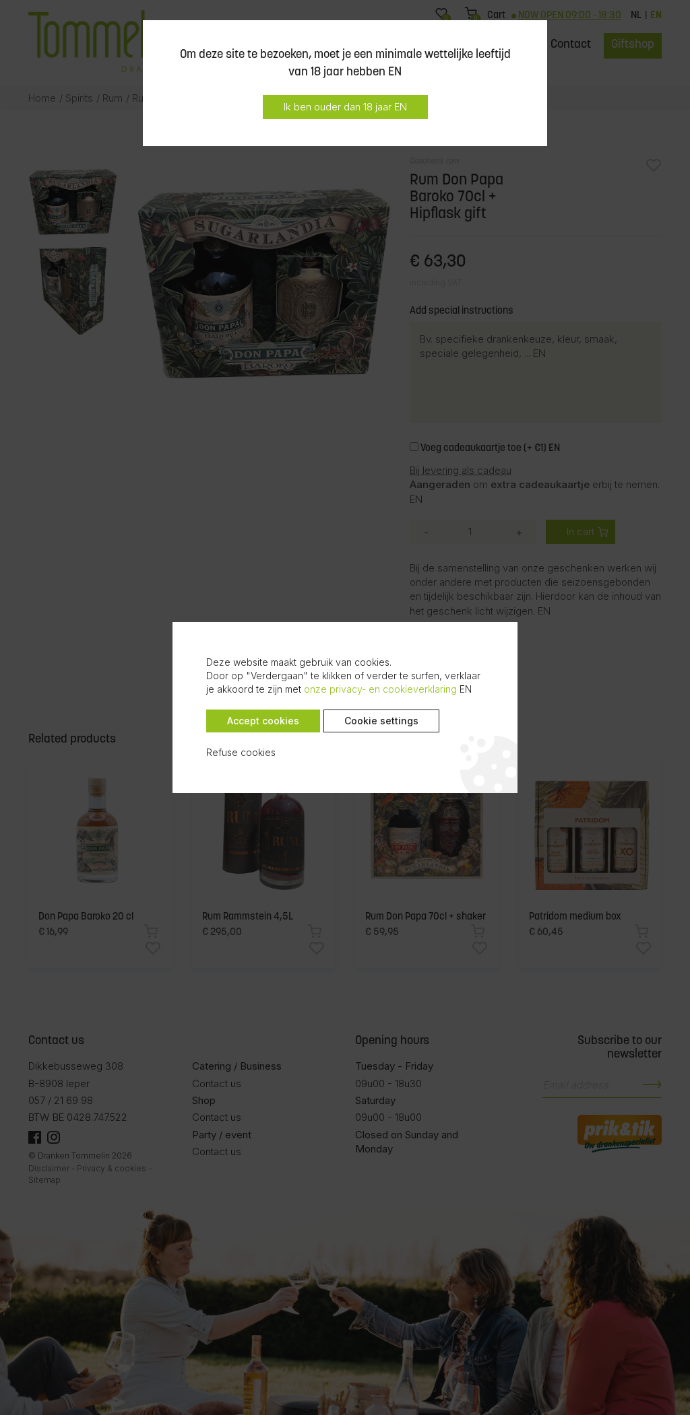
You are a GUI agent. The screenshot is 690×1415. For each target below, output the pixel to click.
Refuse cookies (241, 752)
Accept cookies (263, 720)
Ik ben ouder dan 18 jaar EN (345, 106)
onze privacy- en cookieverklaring (380, 689)
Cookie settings (381, 720)
